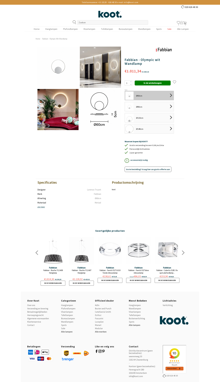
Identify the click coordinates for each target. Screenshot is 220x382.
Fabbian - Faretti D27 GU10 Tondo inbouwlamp (110, 271)
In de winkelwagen (53, 283)
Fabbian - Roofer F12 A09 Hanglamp (53, 271)
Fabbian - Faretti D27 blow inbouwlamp (138, 271)
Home (38, 39)
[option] (58, 88)
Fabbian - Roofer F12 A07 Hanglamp (81, 271)
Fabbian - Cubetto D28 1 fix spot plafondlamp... (167, 271)
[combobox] (112, 22)
